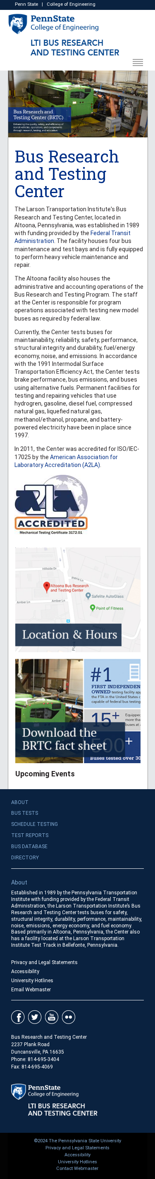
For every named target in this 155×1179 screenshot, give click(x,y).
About (20, 802)
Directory (25, 858)
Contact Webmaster (77, 1168)
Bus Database (29, 846)
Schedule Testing (34, 824)
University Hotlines (32, 980)
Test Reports (29, 835)
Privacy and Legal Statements (44, 962)
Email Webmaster (31, 990)
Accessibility (25, 971)
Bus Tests (24, 813)
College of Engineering (71, 4)
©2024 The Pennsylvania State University (77, 1141)
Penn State (26, 4)
